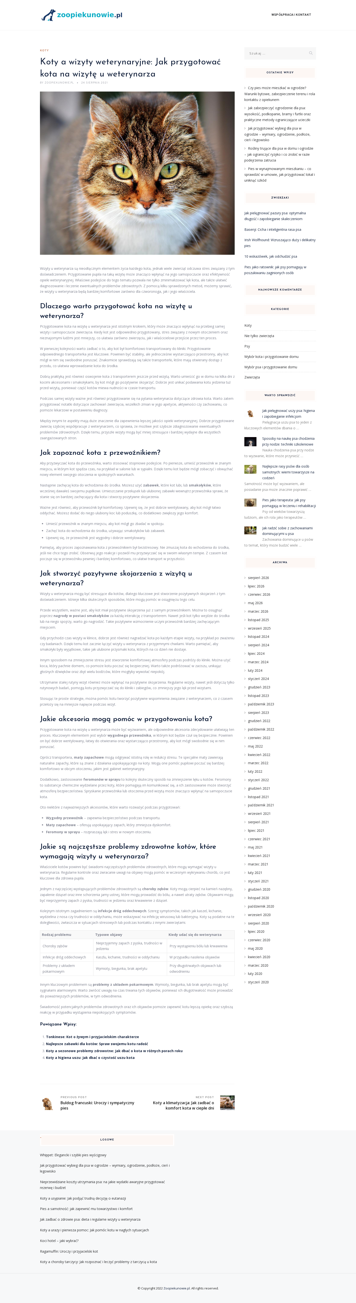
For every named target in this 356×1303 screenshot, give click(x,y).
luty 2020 (255, 973)
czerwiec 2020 (259, 940)
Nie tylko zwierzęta (259, 335)
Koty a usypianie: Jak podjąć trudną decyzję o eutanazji (83, 1198)
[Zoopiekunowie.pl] (84, 15)
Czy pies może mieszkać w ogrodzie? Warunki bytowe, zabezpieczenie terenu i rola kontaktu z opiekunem (279, 93)
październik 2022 (261, 729)
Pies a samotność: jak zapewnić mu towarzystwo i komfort (86, 1208)
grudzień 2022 (259, 720)
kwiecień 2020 (259, 957)
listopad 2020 (258, 897)
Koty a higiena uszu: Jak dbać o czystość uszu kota (90, 1057)
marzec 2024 (258, 662)
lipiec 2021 (256, 830)
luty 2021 (255, 872)
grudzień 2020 (259, 889)
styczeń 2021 (258, 881)
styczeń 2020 (258, 982)
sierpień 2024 (258, 645)
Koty (44, 51)
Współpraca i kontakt (291, 15)
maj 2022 (255, 746)
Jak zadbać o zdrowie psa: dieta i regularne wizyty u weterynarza (90, 1219)
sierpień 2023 (258, 712)
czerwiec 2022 (259, 737)
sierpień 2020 (258, 923)
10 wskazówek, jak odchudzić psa (270, 256)
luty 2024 (255, 670)
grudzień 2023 (259, 687)
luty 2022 (255, 771)
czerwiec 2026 (259, 594)
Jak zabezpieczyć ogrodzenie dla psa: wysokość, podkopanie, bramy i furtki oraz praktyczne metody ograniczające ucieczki (277, 114)
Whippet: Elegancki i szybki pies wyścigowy (73, 1155)
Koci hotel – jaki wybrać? (59, 1240)
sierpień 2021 (258, 822)
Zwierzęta (252, 377)
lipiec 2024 (256, 653)
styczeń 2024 (258, 678)
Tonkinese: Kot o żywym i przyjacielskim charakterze (92, 1036)
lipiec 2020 (256, 931)
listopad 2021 (258, 796)
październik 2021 (261, 805)
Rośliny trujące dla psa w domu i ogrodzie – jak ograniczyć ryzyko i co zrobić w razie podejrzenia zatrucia (278, 154)
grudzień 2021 (259, 788)
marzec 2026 (258, 611)
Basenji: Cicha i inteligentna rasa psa (272, 229)
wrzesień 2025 (259, 628)
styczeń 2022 (258, 780)
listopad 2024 (258, 636)
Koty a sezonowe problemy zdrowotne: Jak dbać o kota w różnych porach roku (114, 1051)
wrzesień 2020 (259, 914)
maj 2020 (255, 948)
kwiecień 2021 (259, 855)
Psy (247, 346)
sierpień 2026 (258, 577)
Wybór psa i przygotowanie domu (270, 367)
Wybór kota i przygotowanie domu (271, 356)
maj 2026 (255, 603)
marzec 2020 (258, 965)
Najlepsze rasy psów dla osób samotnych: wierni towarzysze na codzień (288, 472)
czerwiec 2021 (259, 839)
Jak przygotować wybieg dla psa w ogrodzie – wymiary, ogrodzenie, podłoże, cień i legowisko (277, 134)
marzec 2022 (258, 763)
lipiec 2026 (256, 586)
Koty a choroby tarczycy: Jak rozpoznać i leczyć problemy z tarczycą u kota (98, 1261)
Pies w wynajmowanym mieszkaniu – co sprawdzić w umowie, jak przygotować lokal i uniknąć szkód (279, 174)
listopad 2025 (258, 619)
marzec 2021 (258, 864)
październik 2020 (261, 906)
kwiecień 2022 (259, 754)
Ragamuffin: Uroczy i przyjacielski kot (69, 1251)
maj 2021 (255, 847)
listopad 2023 (258, 695)
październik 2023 (261, 704)
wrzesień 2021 (259, 813)
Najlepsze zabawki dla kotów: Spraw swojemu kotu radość (97, 1043)
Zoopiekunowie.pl (176, 1288)
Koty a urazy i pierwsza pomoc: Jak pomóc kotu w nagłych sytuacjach (94, 1230)
